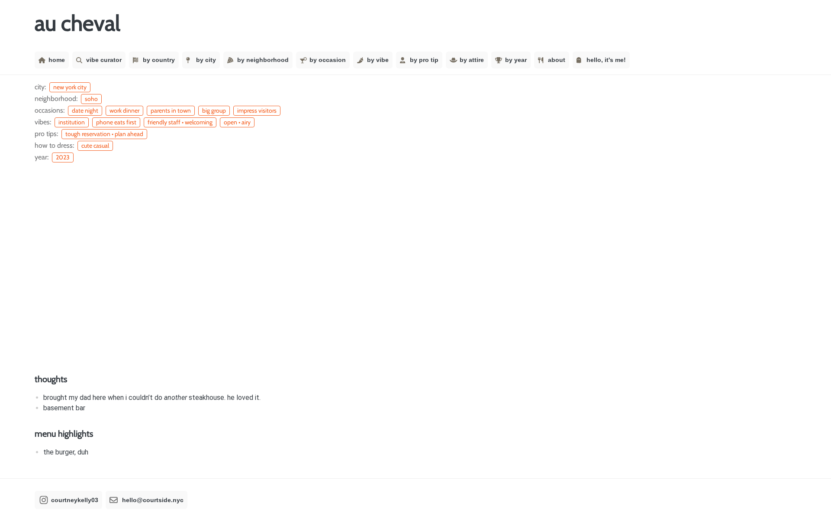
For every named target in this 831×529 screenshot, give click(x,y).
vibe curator (104, 59)
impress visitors (257, 110)
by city (206, 59)
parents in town (171, 110)
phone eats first (116, 122)
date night (85, 110)
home (56, 59)
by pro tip (424, 59)
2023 (63, 157)
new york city (70, 87)
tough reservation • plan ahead (104, 134)
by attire (472, 59)
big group (214, 110)
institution (71, 122)
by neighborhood (263, 59)
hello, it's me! (606, 59)
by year (516, 59)
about (556, 59)
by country (159, 59)
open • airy (237, 122)
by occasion (327, 59)
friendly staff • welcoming (180, 122)
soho (91, 99)
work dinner (124, 110)
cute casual (95, 145)
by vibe (378, 59)
